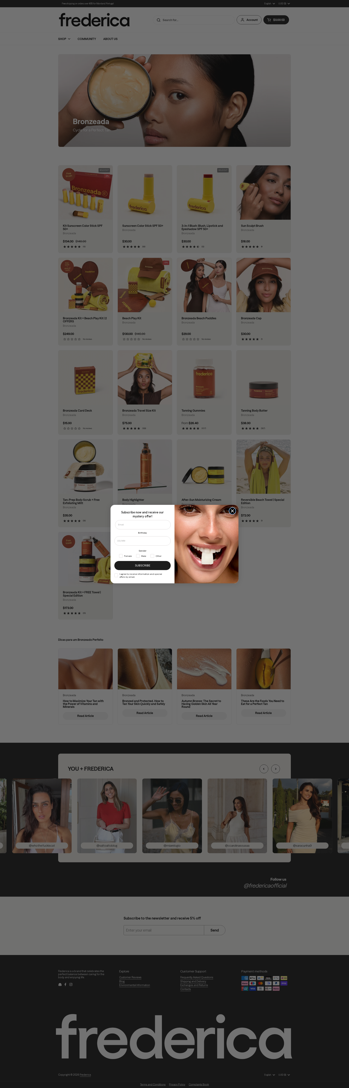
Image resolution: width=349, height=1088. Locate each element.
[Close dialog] (232, 511)
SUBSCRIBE (142, 565)
